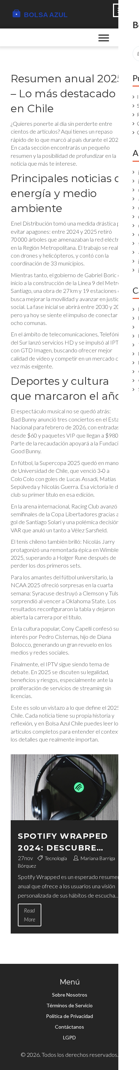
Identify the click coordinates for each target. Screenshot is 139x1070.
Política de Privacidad (69, 1016)
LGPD (69, 1037)
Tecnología (56, 858)
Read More (29, 914)
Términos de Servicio (69, 1005)
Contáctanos (69, 1027)
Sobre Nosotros (69, 995)
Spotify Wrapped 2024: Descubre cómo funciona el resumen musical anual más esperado (65, 842)
